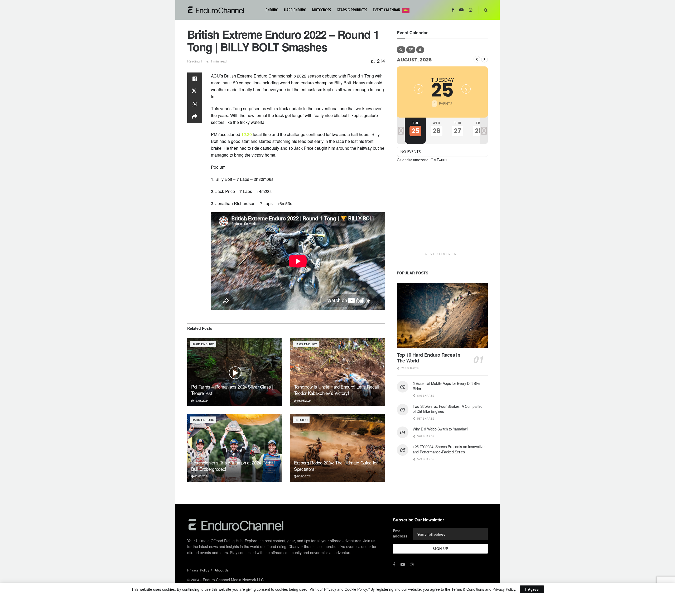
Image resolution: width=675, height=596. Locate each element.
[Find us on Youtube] (461, 10)
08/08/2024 (303, 400)
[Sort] (420, 49)
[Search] (401, 49)
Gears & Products (352, 10)
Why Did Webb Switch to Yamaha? (440, 429)
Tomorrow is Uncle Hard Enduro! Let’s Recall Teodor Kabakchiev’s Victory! (336, 389)
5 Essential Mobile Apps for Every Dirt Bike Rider (446, 386)
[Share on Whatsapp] (194, 104)
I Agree (532, 589)
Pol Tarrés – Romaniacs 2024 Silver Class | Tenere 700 (232, 389)
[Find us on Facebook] (453, 10)
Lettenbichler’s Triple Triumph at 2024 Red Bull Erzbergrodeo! (230, 465)
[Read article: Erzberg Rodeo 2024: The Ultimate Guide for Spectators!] (337, 448)
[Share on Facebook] (194, 78)
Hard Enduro (295, 10)
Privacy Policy (198, 570)
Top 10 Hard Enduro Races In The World (428, 357)
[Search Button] (486, 10)
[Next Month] (484, 59)
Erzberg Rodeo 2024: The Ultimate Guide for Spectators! (336, 465)
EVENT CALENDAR (390, 10)
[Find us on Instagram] (470, 10)
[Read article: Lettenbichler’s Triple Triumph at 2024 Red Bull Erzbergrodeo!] (234, 448)
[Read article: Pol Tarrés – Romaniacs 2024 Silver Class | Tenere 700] (234, 372)
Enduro (272, 10)
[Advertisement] (442, 213)
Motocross (321, 10)
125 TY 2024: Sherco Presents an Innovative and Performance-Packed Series (448, 449)
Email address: (401, 533)
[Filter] (410, 49)
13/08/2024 (201, 400)
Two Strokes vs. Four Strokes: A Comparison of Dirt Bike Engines (448, 409)
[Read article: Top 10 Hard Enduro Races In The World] (442, 315)
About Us (222, 570)
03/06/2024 (201, 476)
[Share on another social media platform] (194, 116)
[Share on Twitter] (194, 91)
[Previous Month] (477, 59)
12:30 (246, 134)
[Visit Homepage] (222, 10)
